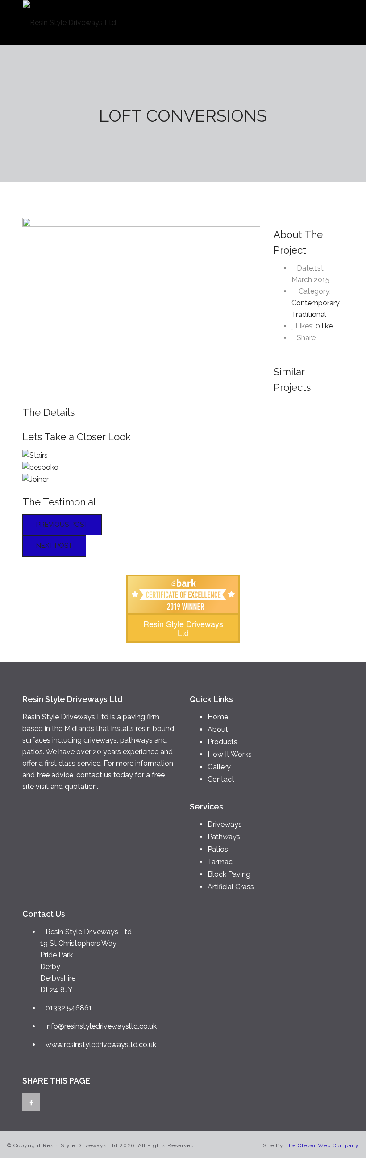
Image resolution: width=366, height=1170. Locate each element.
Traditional (308, 314)
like (324, 326)
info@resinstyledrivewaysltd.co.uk (101, 1026)
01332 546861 (69, 1008)
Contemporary (315, 303)
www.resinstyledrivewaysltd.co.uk (101, 1044)
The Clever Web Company (322, 1145)
